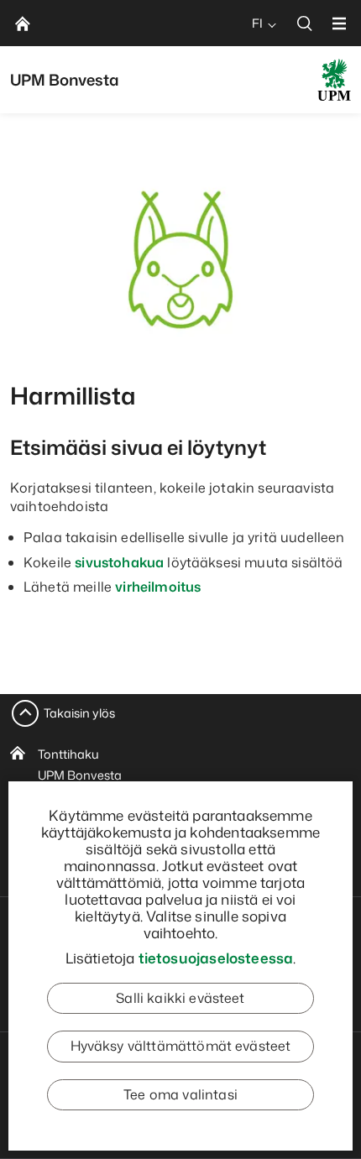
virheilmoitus (158, 586)
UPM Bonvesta (80, 775)
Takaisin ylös (79, 713)
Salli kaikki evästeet (180, 998)
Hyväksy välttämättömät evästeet (181, 1045)
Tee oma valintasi (180, 1094)
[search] (304, 23)
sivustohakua (119, 562)
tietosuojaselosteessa (216, 958)
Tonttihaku (68, 754)
